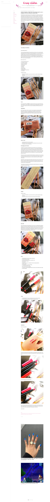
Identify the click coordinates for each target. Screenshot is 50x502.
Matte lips (14, 19)
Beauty (21, 7)
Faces (13, 15)
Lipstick (36, 413)
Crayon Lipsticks (28, 413)
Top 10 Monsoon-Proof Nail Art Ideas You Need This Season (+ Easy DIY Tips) (32, 459)
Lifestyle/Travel (27, 7)
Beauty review (25, 413)
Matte (37, 413)
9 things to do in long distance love (29, 483)
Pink (24, 414)
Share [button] (21, 412)
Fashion (23, 7)
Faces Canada (14, 16)
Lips (13, 17)
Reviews (33, 7)
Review (25, 414)
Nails (18, 7)
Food (31, 7)
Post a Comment (24, 460)
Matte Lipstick (14, 20)
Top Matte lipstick (15, 23)
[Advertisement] (30, 493)
